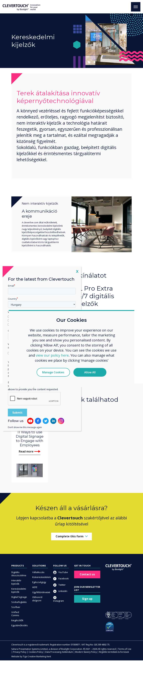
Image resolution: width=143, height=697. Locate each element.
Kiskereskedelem (40, 577)
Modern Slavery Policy (86, 651)
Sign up (87, 599)
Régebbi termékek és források (114, 651)
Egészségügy (39, 582)
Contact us (87, 574)
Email (11, 285)
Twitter (62, 584)
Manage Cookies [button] (53, 372)
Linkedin (62, 591)
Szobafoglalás (19, 602)
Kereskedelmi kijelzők (18, 590)
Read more (26, 451)
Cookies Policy (36, 651)
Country (12, 298)
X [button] (77, 271)
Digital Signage (19, 597)
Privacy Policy (19, 651)
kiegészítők (17, 620)
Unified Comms (15, 614)
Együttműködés (19, 625)
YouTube (63, 572)
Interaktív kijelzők (16, 582)
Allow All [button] (90, 372)
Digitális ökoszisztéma (18, 574)
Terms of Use (124, 649)
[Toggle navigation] (135, 7)
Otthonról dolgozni (37, 599)
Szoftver (15, 607)
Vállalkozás (38, 572)
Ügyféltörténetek (40, 592)
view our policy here (52, 355)
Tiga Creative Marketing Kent (37, 656)
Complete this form (70, 536)
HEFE (34, 587)
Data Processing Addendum (59, 651)
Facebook (63, 578)
